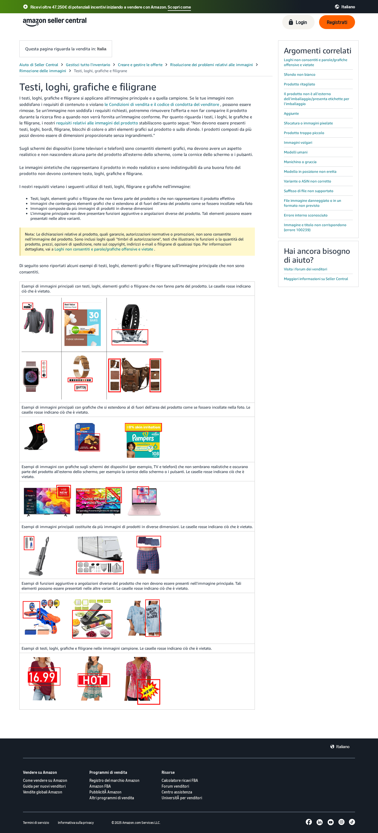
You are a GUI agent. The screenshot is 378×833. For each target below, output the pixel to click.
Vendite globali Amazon (42, 792)
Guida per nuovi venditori (44, 786)
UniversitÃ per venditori (182, 797)
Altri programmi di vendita (111, 797)
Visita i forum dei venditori (305, 269)
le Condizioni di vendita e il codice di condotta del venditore (162, 104)
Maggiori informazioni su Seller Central (316, 278)
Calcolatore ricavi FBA (180, 780)
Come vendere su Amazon (45, 780)
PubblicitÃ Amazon (105, 792)
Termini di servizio (36, 823)
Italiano (342, 746)
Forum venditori (175, 786)
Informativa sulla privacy (76, 823)
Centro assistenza (177, 792)
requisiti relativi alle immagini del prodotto (97, 122)
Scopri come (179, 7)
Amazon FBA (100, 786)
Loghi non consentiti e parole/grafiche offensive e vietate (104, 249)
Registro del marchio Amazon (114, 780)
